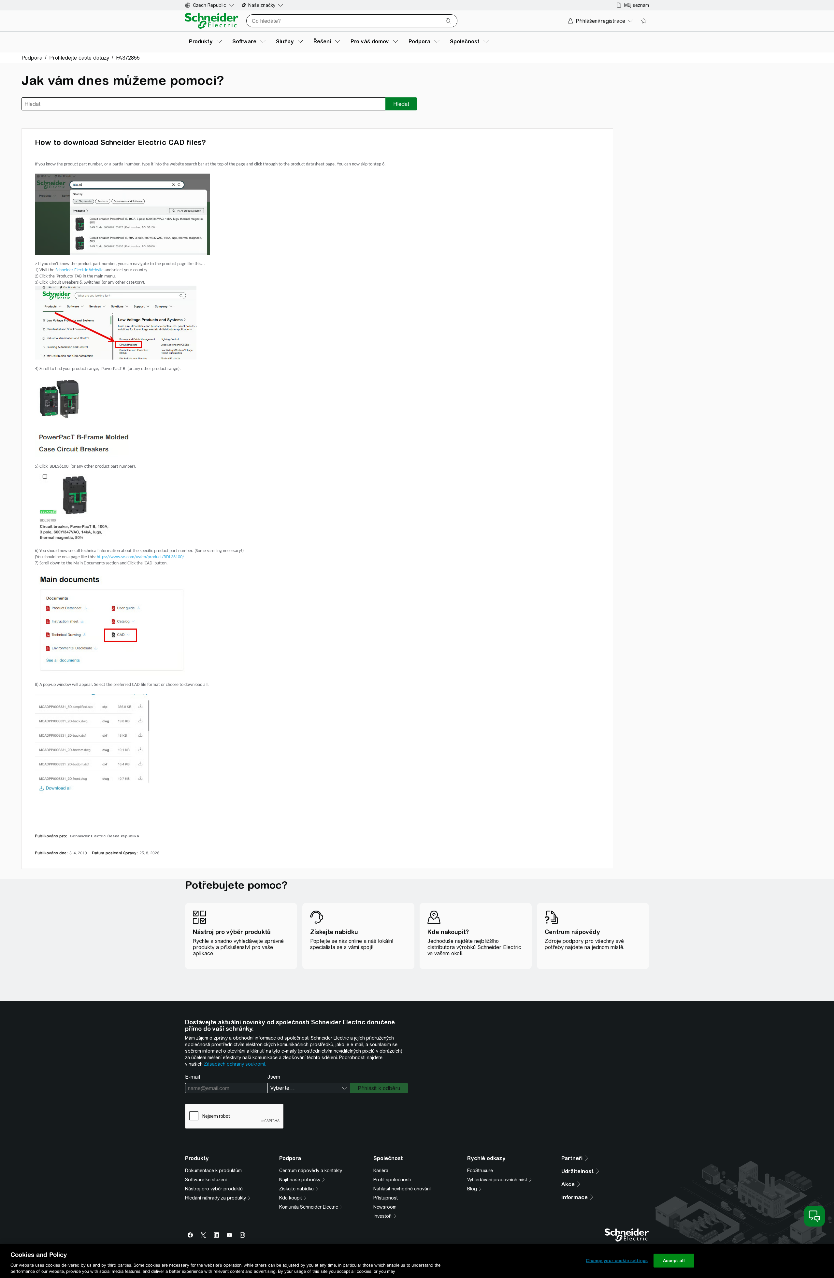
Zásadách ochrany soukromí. (235, 1064)
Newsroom (384, 1207)
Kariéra (380, 1170)
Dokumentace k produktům (213, 1170)
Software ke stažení (206, 1179)
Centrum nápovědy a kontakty (310, 1170)
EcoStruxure (480, 1170)
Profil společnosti (392, 1179)
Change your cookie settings (617, 1260)
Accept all (674, 1260)
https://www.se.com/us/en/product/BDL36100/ (140, 557)
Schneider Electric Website (79, 270)
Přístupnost (385, 1197)
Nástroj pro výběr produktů (214, 1188)
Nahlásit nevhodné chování (402, 1188)
